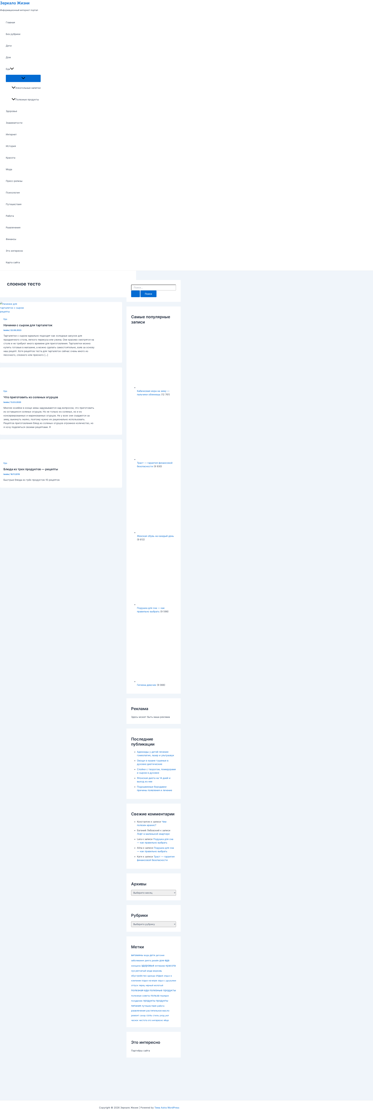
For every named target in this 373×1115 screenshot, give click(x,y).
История (11, 146)
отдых (159, 975)
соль (149, 1015)
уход (162, 1015)
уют (167, 1015)
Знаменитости (14, 122)
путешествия (149, 1005)
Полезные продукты (27, 99)
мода (149, 971)
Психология (13, 192)
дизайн (155, 960)
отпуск (134, 985)
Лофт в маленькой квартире (153, 833)
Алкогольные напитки (28, 87)
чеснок (134, 1020)
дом (161, 960)
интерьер (160, 965)
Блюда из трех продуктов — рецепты (30, 469)
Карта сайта (13, 262)
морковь (157, 970)
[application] (12, 69)
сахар (143, 1015)
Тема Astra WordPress (166, 1107)
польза (155, 995)
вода (146, 955)
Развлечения (13, 227)
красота (171, 965)
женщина (136, 965)
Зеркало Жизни (15, 3)
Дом (8, 57)
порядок (164, 995)
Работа (10, 215)
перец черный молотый (151, 985)
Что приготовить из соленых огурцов (30, 397)
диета (148, 960)
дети (152, 955)
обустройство (139, 975)
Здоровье (11, 111)
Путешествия (13, 204)
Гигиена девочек (146, 684)
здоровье (147, 965)
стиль (156, 1015)
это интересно (155, 1020)
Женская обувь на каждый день (155, 536)
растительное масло (157, 1010)
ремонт (135, 1015)
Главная (10, 22)
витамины (137, 955)
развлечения (138, 1010)
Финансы (11, 239)
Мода (9, 169)
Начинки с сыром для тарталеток (27, 325)
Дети (9, 45)
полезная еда (140, 990)
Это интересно (14, 250)
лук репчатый (138, 970)
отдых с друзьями (167, 980)
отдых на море (149, 980)
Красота (10, 157)
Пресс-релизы (14, 180)
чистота (143, 1020)
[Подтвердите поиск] (135, 293)
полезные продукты (162, 990)
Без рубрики (13, 34)
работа (160, 1006)
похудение (136, 1000)
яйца (166, 1020)
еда (167, 960)
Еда (8, 68)
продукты (149, 1000)
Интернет (11, 134)
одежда (151, 975)
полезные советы (140, 995)
